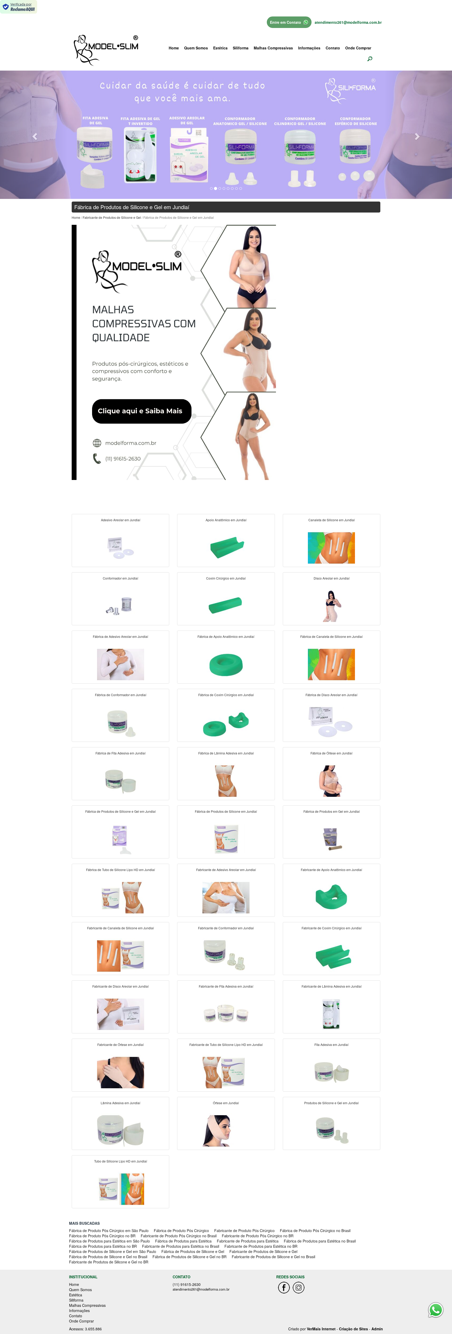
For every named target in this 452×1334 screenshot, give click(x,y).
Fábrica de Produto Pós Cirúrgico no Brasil (315, 1230)
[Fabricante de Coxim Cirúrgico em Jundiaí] (331, 955)
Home (174, 47)
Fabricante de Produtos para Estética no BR (260, 1246)
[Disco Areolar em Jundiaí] (331, 605)
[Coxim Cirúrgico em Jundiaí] (226, 605)
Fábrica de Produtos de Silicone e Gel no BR (189, 1256)
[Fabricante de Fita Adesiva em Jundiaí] (226, 1013)
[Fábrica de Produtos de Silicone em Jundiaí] (226, 838)
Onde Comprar (358, 47)
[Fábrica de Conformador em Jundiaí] (120, 722)
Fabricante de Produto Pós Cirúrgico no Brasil (179, 1235)
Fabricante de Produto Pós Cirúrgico (244, 1230)
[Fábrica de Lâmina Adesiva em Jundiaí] (226, 780)
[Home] (106, 50)
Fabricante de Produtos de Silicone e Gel (112, 217)
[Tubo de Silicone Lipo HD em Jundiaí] (120, 1188)
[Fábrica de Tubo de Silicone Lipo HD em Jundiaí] (120, 897)
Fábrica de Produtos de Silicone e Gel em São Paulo (112, 1251)
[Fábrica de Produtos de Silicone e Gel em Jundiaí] (120, 838)
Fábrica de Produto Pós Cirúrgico (181, 1230)
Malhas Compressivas (273, 47)
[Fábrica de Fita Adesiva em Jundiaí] (120, 780)
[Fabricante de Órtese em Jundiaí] (120, 1072)
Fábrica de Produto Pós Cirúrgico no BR (102, 1235)
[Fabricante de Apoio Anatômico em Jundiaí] (331, 897)
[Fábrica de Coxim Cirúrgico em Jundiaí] (226, 722)
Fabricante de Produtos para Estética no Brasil (180, 1246)
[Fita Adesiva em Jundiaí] (331, 1072)
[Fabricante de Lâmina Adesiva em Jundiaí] (331, 1013)
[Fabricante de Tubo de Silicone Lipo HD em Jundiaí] (226, 1072)
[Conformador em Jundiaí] (120, 605)
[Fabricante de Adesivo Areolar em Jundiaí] (226, 897)
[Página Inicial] (174, 351)
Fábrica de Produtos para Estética (183, 1241)
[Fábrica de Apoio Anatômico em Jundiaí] (226, 664)
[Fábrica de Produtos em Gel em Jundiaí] (331, 838)
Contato (333, 47)
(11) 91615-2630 (187, 1284)
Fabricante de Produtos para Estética (248, 1241)
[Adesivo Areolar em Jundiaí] (120, 547)
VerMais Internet (321, 1328)
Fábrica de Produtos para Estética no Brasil (320, 1241)
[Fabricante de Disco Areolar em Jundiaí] (120, 1013)
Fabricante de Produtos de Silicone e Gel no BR (108, 1261)
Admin (377, 1328)
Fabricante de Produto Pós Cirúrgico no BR (257, 1235)
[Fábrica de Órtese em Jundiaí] (331, 780)
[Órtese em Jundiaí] (226, 1130)
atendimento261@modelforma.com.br (348, 22)
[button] (34, 135)
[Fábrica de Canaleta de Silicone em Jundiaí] (331, 664)
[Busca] (370, 58)
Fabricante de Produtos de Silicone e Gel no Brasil (273, 1256)
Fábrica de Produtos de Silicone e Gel (192, 1251)
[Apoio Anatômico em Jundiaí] (226, 547)
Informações (309, 47)
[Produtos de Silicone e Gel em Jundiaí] (331, 1130)
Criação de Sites (353, 1328)
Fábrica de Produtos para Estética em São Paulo (109, 1241)
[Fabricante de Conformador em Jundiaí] (226, 955)
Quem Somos (196, 47)
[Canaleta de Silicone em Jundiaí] (331, 547)
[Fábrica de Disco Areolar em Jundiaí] (331, 722)
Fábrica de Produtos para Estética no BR (103, 1246)
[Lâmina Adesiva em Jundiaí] (120, 1130)
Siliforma (240, 47)
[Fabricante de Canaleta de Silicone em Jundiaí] (120, 955)
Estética (220, 47)
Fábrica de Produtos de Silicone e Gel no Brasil (108, 1256)
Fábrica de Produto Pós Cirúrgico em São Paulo (109, 1230)
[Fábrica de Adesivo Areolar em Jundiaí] (120, 664)
